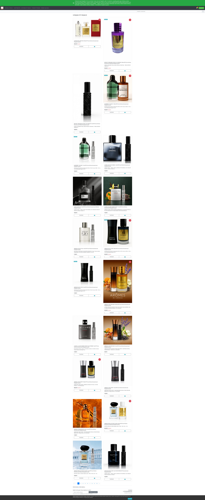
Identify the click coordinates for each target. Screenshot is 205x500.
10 (96, 483)
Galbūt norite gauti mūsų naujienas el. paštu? (82, 490)
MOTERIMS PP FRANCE (26, 8)
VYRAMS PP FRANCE (36, 8)
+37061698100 (127, 491)
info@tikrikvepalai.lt (128, 492)
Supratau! (130, 498)
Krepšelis (201, 8)
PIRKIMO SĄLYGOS (45, 8)
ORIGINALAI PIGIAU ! (9, 8)
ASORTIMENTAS (17, 8)
